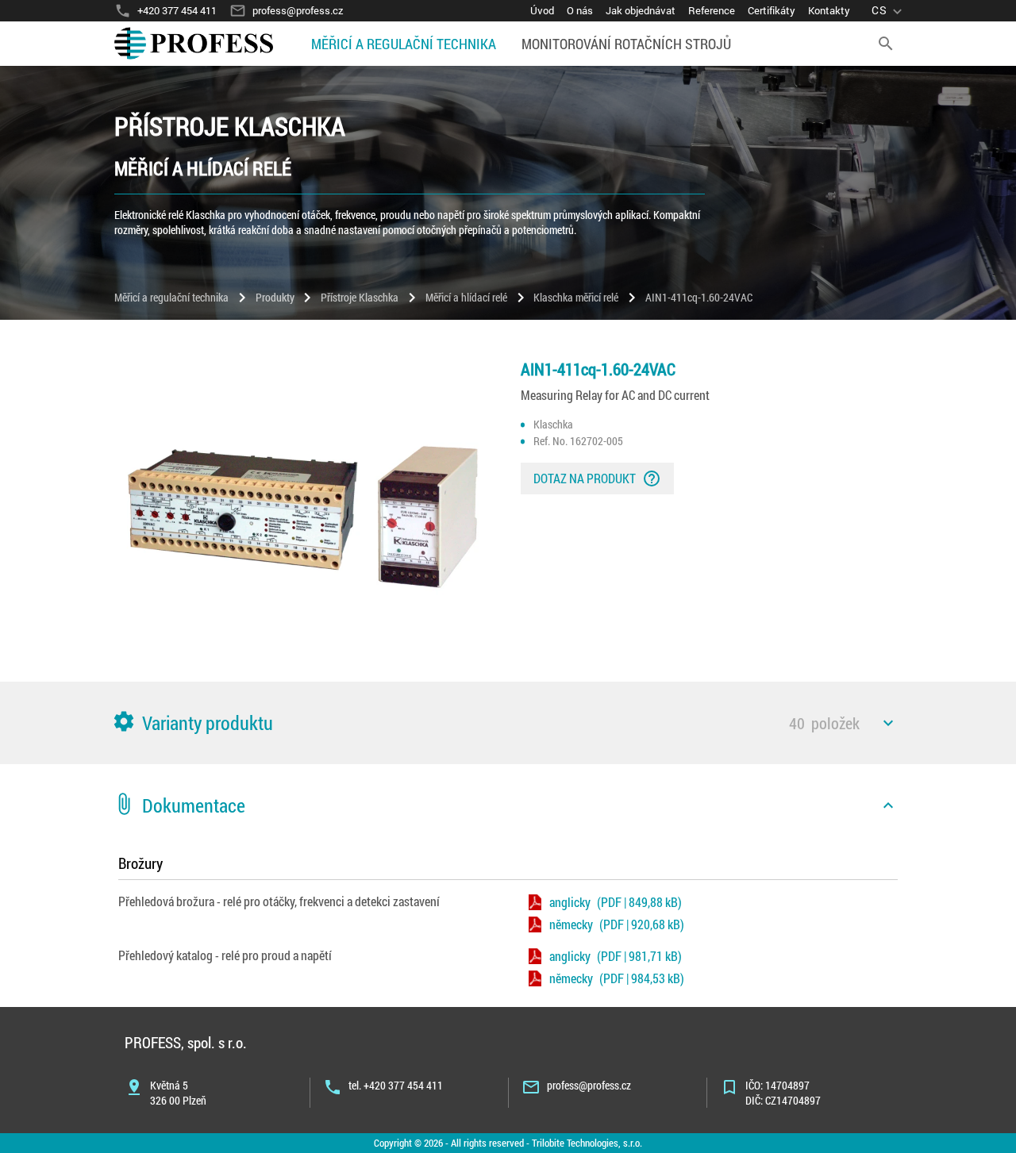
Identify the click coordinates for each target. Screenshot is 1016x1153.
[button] (508, 722)
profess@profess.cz (589, 1085)
